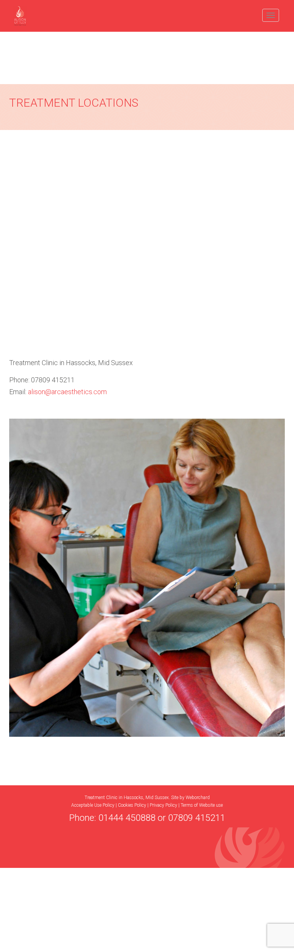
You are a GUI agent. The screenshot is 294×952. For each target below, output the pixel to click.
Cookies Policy (132, 805)
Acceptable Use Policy (92, 805)
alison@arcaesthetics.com (67, 392)
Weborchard (198, 797)
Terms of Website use (202, 805)
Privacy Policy (163, 805)
